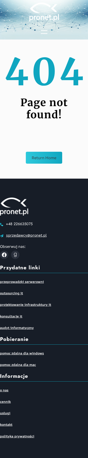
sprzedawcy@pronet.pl (26, 235)
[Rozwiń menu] (44, 32)
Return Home (44, 157)
